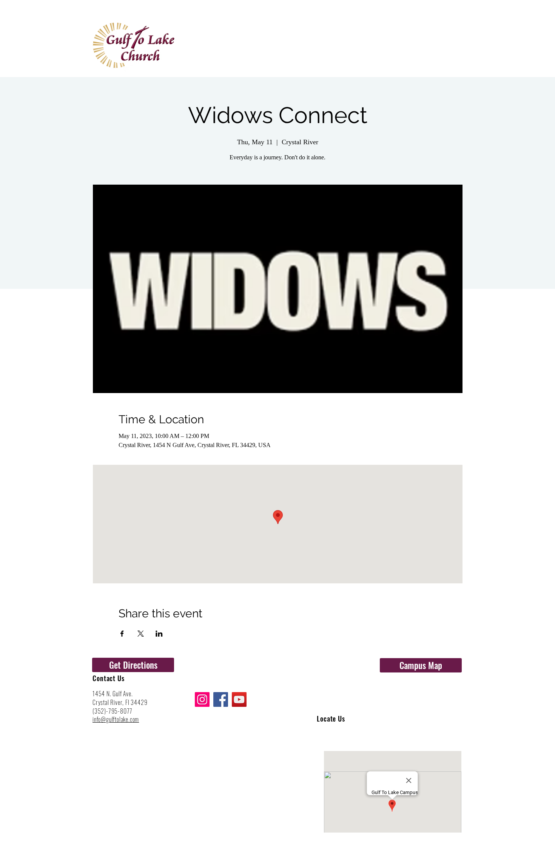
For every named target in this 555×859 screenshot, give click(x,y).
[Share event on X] (140, 634)
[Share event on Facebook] (122, 634)
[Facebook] (220, 699)
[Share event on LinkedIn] (159, 634)
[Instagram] (202, 699)
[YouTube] (239, 699)
